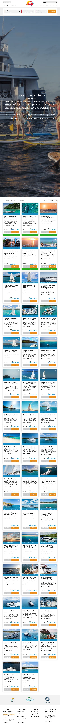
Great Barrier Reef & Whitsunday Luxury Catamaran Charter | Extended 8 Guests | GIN (47, 579)
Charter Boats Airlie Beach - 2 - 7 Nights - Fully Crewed (48, 383)
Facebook (6, 722)
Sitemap (20, 719)
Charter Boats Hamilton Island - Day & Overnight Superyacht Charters (47, 448)
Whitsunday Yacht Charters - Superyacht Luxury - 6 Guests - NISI (48, 644)
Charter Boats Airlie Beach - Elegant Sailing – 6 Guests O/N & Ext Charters (48, 352)
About (19, 714)
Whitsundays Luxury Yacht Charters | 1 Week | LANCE (29, 578)
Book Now (15, 232)
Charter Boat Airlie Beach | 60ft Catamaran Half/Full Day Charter (29, 319)
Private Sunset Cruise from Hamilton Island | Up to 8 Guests (30, 252)
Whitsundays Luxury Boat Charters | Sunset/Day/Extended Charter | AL (48, 287)
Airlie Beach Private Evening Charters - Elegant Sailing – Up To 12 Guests (11, 546)
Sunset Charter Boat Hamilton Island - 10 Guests (48, 217)
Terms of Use (35, 711)
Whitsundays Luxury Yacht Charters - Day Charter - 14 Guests (11, 286)
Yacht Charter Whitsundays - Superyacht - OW (11, 675)
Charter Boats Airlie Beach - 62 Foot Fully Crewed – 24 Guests (11, 416)
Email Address (48, 722)
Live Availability (11, 234)
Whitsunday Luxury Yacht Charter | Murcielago (29, 611)
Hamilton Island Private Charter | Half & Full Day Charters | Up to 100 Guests (48, 546)
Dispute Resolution (36, 716)
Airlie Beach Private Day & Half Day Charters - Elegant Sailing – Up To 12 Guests (30, 546)
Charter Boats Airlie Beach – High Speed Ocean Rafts (11, 447)
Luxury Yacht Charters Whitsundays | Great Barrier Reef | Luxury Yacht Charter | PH (48, 480)
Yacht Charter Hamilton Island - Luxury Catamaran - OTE (11, 384)
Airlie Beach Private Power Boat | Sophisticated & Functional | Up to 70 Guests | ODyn (48, 514)
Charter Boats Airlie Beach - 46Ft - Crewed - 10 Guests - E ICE (11, 319)
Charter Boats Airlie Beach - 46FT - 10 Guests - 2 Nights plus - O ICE (30, 416)
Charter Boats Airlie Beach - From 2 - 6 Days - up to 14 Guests (48, 319)
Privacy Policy (35, 713)
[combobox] (27, 11)
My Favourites (54, 5)
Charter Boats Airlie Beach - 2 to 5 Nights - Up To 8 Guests (48, 416)
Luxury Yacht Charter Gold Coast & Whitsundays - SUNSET (10, 644)
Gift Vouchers (21, 716)
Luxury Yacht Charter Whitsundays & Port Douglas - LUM (46, 612)
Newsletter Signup (22, 718)
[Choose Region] (12, 11)
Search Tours (51, 11)
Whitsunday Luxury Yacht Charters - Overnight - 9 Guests (29, 286)
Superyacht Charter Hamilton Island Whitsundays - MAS (28, 352)
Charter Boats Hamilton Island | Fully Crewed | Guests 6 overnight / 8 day (11, 480)
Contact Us (45, 5)
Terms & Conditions (36, 714)
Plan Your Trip (21, 711)
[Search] (56, 2)
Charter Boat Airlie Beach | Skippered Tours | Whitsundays (48, 252)
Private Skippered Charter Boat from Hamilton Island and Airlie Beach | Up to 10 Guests (11, 218)
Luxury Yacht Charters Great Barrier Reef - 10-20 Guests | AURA (11, 612)
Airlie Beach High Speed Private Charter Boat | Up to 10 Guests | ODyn (11, 513)
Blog (19, 713)
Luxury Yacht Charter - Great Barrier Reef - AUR (30, 643)
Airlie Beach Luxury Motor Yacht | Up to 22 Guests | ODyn (29, 513)
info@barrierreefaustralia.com (9, 714)
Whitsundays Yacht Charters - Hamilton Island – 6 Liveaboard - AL (30, 676)
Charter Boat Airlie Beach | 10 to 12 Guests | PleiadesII (30, 447)
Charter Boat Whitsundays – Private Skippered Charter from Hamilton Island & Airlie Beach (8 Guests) (30, 218)
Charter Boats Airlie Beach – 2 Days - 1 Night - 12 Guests (11, 351)
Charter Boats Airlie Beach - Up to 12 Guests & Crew (30, 383)
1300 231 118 (8, 2)
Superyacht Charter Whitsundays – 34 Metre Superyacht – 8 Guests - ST (30, 480)
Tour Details (7, 232)
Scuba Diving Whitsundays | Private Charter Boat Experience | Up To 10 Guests (11, 252)
